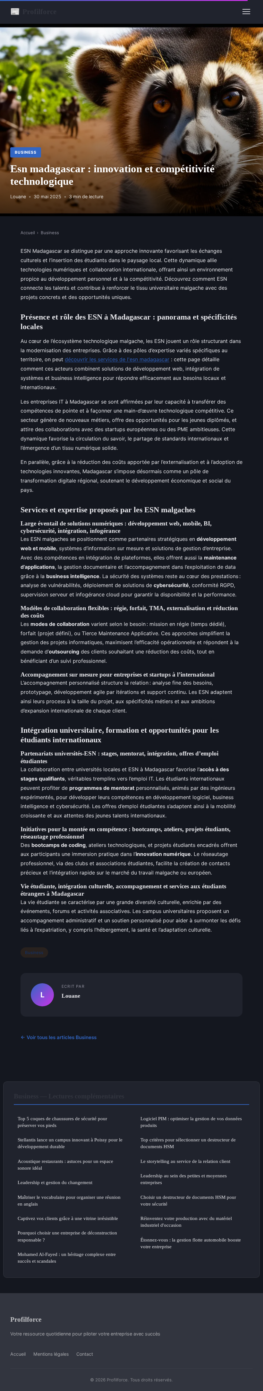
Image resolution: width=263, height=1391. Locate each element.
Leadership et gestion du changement (55, 1182)
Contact (84, 1354)
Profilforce (33, 11)
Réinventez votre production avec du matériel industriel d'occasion (186, 1222)
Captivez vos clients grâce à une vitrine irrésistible (68, 1218)
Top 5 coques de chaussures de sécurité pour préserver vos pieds (62, 1122)
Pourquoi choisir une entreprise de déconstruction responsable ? (67, 1236)
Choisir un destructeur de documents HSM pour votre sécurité (188, 1200)
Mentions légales (51, 1354)
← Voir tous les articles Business (59, 1037)
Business (26, 152)
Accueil (28, 232)
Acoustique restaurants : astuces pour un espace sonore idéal (65, 1164)
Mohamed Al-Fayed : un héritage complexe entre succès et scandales (67, 1257)
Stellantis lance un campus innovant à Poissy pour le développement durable (70, 1143)
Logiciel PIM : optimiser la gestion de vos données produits (191, 1122)
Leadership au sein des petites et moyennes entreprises (183, 1179)
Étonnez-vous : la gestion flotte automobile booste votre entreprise (190, 1243)
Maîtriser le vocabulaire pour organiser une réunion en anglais (69, 1200)
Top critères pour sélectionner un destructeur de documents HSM (188, 1143)
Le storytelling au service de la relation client (185, 1161)
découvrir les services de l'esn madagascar (117, 359)
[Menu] (246, 11)
